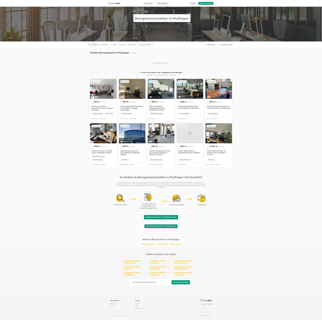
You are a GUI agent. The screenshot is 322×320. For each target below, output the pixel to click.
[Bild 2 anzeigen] (95, 141)
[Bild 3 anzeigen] (96, 141)
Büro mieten (148, 3)
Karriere (112, 305)
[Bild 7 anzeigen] (130, 141)
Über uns (112, 303)
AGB (118, 315)
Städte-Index (139, 308)
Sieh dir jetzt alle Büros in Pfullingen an (161, 226)
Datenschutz (124, 315)
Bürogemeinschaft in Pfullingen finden (161, 217)
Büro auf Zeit (175, 244)
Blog (136, 305)
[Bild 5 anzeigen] (99, 141)
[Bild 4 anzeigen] (126, 141)
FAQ (136, 307)
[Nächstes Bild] (114, 88)
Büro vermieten (162, 3)
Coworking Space (148, 244)
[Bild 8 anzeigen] (103, 141)
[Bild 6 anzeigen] (100, 141)
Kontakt (137, 303)
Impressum (113, 315)
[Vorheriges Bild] (92, 88)
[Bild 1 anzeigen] (93, 141)
